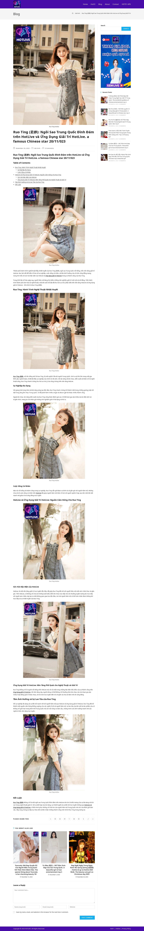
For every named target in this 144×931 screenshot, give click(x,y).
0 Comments (49, 148)
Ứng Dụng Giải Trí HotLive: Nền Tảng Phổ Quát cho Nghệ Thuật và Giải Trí (42, 180)
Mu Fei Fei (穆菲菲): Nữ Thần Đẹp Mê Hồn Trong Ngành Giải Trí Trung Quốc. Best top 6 (119, 122)
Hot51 (112, 929)
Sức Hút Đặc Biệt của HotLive (27, 177)
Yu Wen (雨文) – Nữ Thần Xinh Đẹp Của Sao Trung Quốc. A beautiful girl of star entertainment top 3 (54, 868)
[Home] (72, 13)
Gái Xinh (37, 148)
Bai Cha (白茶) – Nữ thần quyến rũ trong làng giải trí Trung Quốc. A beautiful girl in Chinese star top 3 (119, 111)
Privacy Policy (126, 929)
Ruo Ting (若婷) (18, 376)
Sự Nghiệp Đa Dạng (24, 170)
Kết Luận (18, 185)
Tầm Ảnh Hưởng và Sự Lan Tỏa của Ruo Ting (29, 182)
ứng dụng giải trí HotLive (54, 276)
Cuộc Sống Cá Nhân (24, 172)
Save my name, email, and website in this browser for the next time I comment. (42, 912)
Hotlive (118, 929)
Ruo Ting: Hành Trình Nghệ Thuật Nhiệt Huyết (30, 167)
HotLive (38, 493)
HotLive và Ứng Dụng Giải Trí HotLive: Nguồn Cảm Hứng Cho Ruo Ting (38, 175)
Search (103, 25)
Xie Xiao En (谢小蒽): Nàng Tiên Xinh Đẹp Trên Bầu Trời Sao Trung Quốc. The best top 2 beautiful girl (120, 156)
